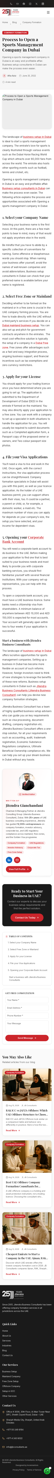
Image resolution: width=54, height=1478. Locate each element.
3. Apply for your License (20, 956)
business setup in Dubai (37, 650)
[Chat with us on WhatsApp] (47, 1471)
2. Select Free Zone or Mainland (23, 949)
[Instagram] (30, 4)
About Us (6, 1335)
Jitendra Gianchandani (24, 805)
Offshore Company (11, 1386)
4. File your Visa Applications (21, 963)
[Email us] (17, 4)
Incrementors (32, 1465)
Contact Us (7, 1355)
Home (5, 22)
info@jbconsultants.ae (16, 1447)
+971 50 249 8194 (14, 1429)
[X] (36, 4)
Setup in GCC (8, 1391)
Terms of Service (34, 1470)
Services (6, 1340)
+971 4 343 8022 (14, 1438)
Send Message (25, 1038)
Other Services (9, 1396)
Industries (6, 1345)
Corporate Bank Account (23, 539)
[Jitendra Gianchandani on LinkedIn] (9, 860)
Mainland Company (11, 1376)
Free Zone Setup (10, 1381)
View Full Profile (17, 869)
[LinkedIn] (43, 4)
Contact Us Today (25, 917)
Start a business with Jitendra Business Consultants (27, 978)
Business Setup (9, 1371)
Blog (14, 22)
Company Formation (31, 22)
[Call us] (11, 4)
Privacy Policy (18, 1470)
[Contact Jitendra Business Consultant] (17, 860)
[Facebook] (24, 4)
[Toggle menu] (48, 12)
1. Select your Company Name (22, 942)
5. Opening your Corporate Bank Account (27, 970)
